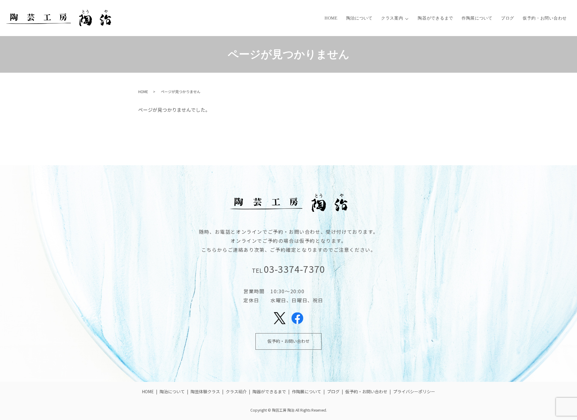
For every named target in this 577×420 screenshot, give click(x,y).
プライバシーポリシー (414, 391)
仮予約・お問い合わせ (545, 18)
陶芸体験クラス (205, 391)
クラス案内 (392, 18)
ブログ (507, 18)
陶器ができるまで (435, 18)
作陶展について (477, 18)
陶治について (359, 18)
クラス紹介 (236, 391)
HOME (331, 18)
